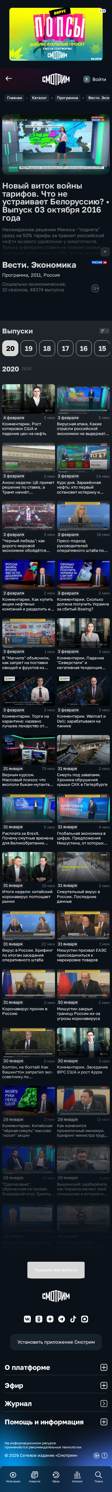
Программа (67, 97)
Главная (14, 97)
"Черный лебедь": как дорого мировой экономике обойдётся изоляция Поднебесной (26, 548)
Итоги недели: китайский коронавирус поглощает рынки (27, 896)
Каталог (39, 97)
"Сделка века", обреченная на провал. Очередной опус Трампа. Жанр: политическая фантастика (27, 1194)
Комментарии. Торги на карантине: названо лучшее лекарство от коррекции (25, 723)
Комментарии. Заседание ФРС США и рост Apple (82, 1069)
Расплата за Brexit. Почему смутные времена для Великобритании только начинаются (27, 840)
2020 (26, 368)
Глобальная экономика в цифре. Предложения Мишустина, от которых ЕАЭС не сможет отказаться (81, 843)
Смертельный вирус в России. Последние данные (78, 896)
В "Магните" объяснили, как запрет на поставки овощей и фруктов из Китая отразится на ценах (27, 665)
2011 (36, 275)
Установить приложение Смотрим (56, 1342)
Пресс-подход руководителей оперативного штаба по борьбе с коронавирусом (82, 548)
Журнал (18, 1403)
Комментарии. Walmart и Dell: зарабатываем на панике (81, 721)
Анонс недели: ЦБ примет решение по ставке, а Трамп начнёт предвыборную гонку (28, 490)
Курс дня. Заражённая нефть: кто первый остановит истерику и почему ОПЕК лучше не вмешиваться (80, 492)
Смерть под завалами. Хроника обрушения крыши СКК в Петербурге (82, 779)
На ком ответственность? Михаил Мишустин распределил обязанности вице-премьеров (27, 1252)
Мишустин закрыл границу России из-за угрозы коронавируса (78, 1013)
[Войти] (86, 79)
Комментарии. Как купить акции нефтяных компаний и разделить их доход (27, 606)
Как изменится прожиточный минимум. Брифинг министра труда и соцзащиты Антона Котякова (82, 1135)
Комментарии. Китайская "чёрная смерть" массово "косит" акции (27, 1130)
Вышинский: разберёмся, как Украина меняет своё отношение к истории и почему (82, 1191)
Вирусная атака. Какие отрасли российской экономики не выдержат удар (81, 431)
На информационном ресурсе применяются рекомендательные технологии (43, 1445)
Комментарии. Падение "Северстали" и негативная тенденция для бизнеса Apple (80, 665)
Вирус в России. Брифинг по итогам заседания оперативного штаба (27, 955)
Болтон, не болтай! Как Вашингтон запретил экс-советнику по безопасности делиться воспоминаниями (27, 1076)
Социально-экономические (33, 284)
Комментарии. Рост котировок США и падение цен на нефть (24, 428)
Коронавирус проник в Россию (24, 1011)
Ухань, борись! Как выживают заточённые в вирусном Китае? (81, 1247)
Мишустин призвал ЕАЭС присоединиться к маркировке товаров (82, 955)
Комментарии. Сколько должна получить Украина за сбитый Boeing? (83, 604)
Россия (52, 275)
